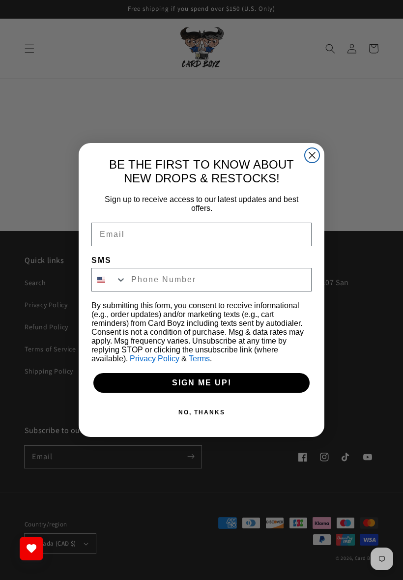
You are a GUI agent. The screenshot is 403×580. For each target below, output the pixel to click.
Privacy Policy (154, 358)
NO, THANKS (201, 412)
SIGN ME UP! (201, 382)
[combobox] (109, 279)
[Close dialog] (312, 155)
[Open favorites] (31, 548)
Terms (199, 358)
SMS (101, 260)
